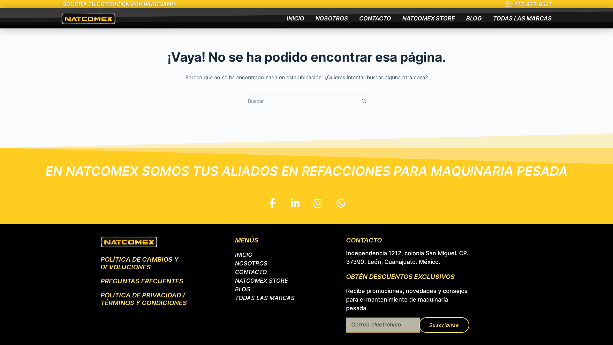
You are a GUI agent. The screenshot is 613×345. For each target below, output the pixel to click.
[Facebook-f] (272, 203)
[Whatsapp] (341, 203)
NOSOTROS (331, 18)
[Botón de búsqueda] (364, 101)
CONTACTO (375, 18)
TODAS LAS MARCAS (522, 18)
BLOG (474, 18)
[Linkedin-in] (295, 203)
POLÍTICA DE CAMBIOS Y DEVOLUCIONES (139, 263)
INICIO (295, 18)
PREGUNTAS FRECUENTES (142, 281)
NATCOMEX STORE (428, 18)
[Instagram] (318, 203)
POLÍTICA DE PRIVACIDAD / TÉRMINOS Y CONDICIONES (144, 299)
